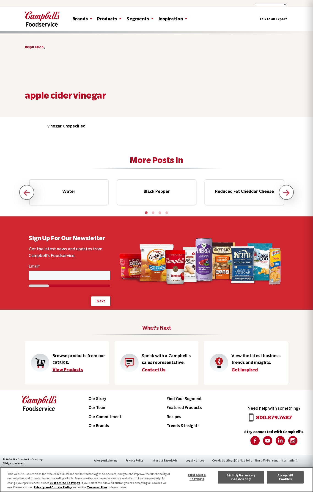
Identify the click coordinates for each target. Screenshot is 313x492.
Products (107, 19)
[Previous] (26, 192)
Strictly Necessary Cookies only (241, 477)
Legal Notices (194, 460)
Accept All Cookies (285, 477)
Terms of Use (97, 487)
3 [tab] (160, 213)
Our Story (97, 398)
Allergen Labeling (106, 460)
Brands (80, 19)
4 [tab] (167, 213)
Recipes (174, 416)
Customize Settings (64, 483)
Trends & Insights (183, 425)
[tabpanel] (69, 192)
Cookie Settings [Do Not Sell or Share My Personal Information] (254, 460)
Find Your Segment (184, 398)
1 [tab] (146, 213)
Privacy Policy (134, 460)
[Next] (286, 192)
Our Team (97, 407)
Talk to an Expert (273, 19)
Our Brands (98, 425)
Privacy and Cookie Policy (53, 487)
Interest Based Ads (164, 460)
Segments (138, 19)
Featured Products (184, 407)
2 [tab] (153, 213)
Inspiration (171, 19)
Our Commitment (104, 416)
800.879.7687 (274, 417)
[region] (156, 479)
